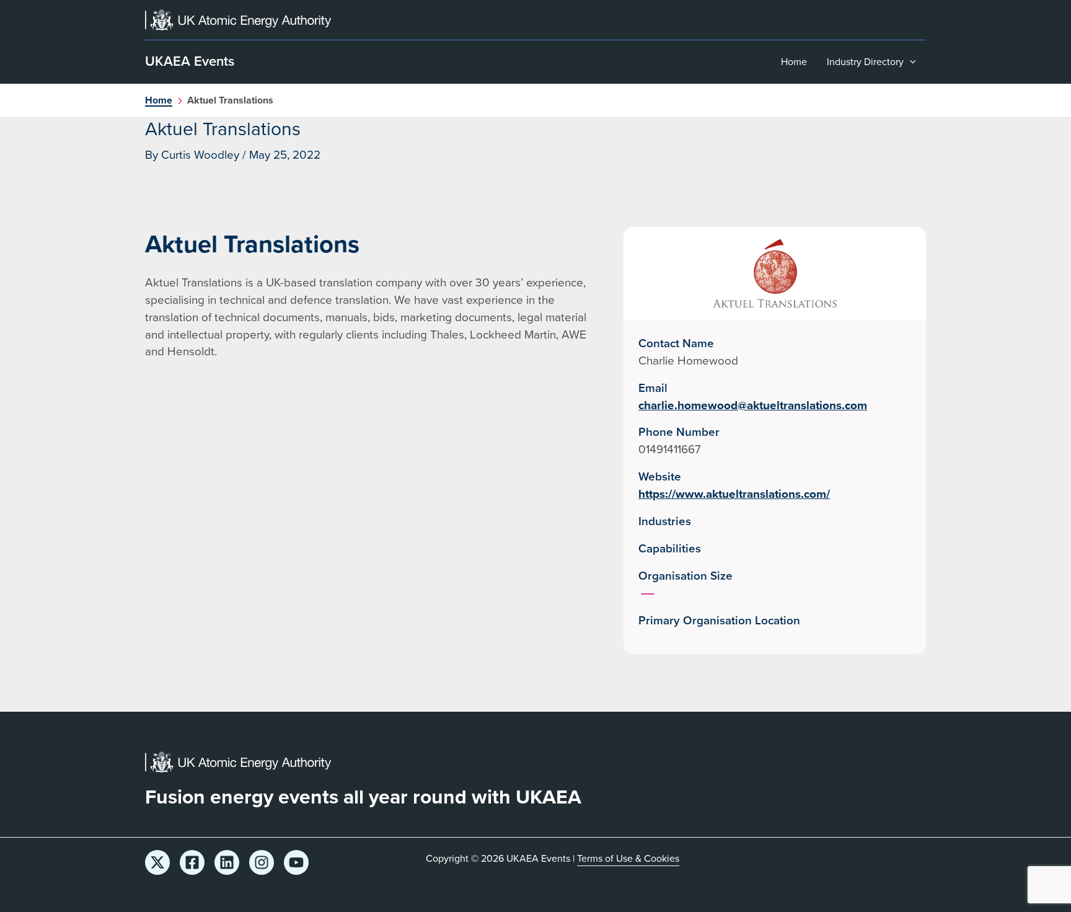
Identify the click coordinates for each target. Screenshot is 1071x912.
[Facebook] (192, 862)
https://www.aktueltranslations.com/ (734, 494)
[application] (910, 62)
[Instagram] (261, 862)
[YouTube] (296, 862)
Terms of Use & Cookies (628, 858)
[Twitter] (157, 862)
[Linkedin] (226, 862)
